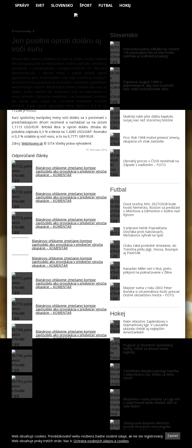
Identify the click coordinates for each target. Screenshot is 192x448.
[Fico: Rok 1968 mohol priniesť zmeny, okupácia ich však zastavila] (115, 139)
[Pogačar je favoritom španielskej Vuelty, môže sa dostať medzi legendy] (115, 348)
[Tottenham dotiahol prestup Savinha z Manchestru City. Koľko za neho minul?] (115, 374)
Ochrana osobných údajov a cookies (101, 441)
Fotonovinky (23, 31)
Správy (22, 5)
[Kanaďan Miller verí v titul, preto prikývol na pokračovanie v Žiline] (115, 270)
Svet (40, 5)
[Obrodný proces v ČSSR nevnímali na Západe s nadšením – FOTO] (115, 163)
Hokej (125, 5)
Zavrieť (172, 435)
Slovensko (62, 5)
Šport (86, 5)
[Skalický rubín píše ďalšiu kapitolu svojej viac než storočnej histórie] (115, 118)
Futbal (106, 5)
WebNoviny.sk (32, 143)
